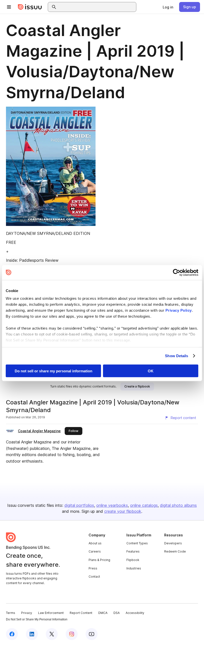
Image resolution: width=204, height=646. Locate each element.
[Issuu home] (30, 7)
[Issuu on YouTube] (92, 634)
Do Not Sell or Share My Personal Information (36, 619)
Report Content (81, 613)
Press (93, 568)
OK (150, 371)
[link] (168, 7)
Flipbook (132, 560)
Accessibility (135, 613)
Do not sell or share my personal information (53, 371)
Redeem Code (175, 551)
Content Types (137, 543)
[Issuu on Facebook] (12, 634)
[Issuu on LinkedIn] (32, 634)
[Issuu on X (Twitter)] (52, 634)
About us (95, 543)
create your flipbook (122, 511)
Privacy (26, 613)
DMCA (102, 613)
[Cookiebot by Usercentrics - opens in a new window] (176, 272)
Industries (133, 568)
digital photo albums (178, 505)
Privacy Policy (178, 310)
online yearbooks (112, 505)
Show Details (176, 356)
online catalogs (144, 505)
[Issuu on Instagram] (72, 634)
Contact (94, 576)
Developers (173, 543)
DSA (116, 613)
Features (133, 551)
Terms (10, 613)
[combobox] (96, 7)
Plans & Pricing (99, 560)
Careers (95, 551)
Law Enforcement (51, 613)
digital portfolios (79, 505)
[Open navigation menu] (9, 7)
